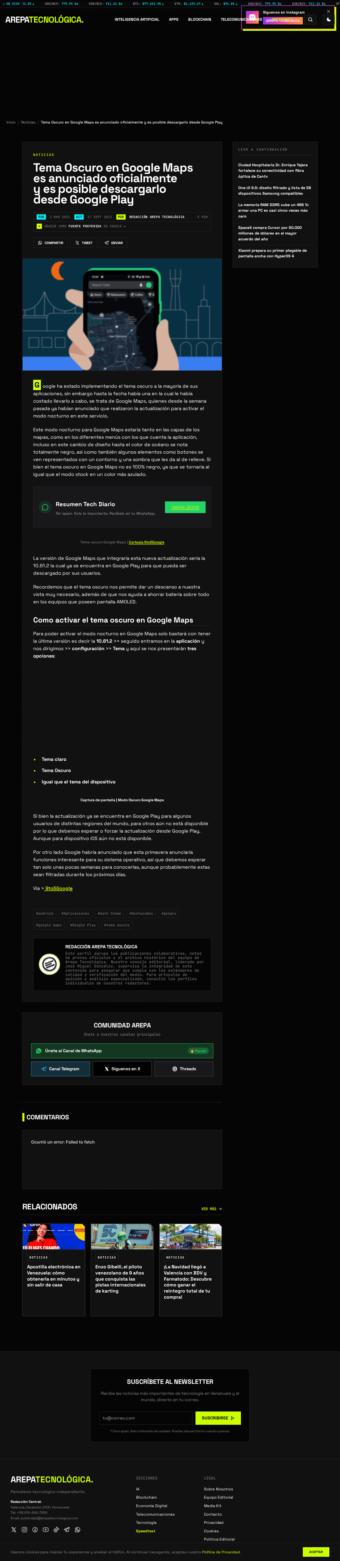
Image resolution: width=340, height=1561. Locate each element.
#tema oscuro (117, 925)
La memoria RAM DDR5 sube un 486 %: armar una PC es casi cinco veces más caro (273, 210)
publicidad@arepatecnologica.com (49, 1518)
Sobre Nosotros (218, 1489)
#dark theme (109, 913)
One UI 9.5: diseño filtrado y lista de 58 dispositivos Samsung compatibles (274, 190)
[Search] (310, 19)
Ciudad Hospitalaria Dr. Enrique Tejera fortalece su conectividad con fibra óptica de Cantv (273, 171)
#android (44, 913)
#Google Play (83, 925)
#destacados (141, 913)
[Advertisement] (170, 71)
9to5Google (58, 888)
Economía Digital (151, 1505)
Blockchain (199, 19)
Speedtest (282, 19)
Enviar (117, 243)
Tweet (87, 243)
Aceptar (316, 1552)
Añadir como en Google (82, 226)
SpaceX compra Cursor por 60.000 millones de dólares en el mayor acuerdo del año (270, 233)
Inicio (11, 122)
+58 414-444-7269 (32, 1512)
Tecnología (146, 1522)
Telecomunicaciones (241, 19)
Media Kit (213, 1505)
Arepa (44, 19)
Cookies (211, 1531)
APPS (173, 19)
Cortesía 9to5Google (146, 542)
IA (137, 1489)
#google (169, 913)
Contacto (213, 1514)
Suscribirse (215, 1418)
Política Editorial (219, 1539)
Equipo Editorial (218, 1497)
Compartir (54, 243)
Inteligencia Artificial (137, 19)
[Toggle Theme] (329, 19)
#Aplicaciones (75, 913)
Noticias (28, 122)
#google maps (49, 925)
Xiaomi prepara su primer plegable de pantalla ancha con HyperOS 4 (272, 253)
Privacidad (213, 1522)
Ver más (208, 1208)
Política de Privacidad (221, 1552)
